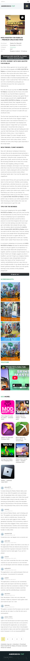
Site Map (15, 657)
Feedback (5, 658)
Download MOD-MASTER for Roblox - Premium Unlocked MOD (15, 57)
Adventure (13, 47)
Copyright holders (13, 658)
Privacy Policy (22, 657)
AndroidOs (8, 6)
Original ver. (15, 274)
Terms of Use (22, 658)
